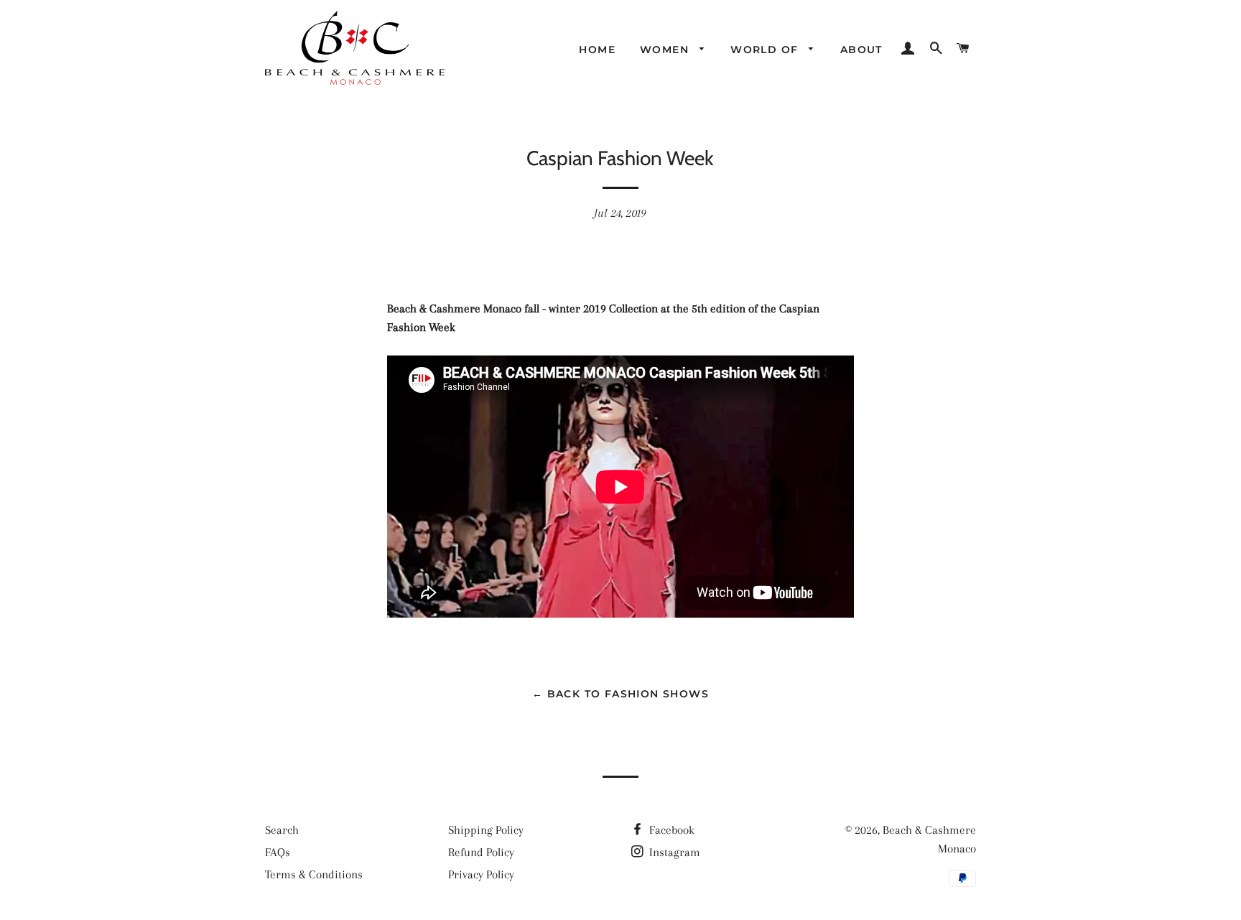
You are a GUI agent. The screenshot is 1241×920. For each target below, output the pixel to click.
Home (597, 49)
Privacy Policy (481, 874)
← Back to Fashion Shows (620, 693)
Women (666, 49)
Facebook (670, 830)
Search (282, 830)
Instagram (673, 852)
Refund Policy (481, 852)
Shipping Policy (486, 830)
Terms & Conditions (314, 874)
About (861, 49)
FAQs (277, 852)
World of (766, 49)
